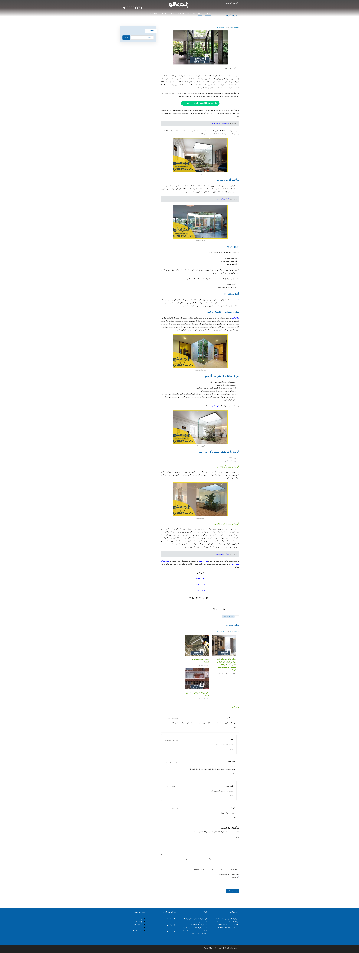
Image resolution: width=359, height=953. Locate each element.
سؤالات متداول (138, 921)
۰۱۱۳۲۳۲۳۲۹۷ (200, 590)
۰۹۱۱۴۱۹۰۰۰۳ (194, 933)
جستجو (126, 37)
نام (238, 858)
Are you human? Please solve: (229, 874)
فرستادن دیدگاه (232, 891)
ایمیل (211, 858)
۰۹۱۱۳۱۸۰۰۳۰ (171, 919)
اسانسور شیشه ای (223, 199)
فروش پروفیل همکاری (136, 930)
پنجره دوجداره (203, 561)
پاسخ (234, 727)
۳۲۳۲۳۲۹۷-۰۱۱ (222, 927)
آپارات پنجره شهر (214, 406)
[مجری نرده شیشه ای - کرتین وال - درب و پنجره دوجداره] (178, 5)
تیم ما (141, 918)
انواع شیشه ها (232, 673)
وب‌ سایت (184, 858)
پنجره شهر (236, 27)
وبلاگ (230, 27)
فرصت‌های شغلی (137, 924)
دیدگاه (237, 837)
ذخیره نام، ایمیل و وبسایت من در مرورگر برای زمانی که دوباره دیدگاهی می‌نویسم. (211, 869)
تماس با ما (140, 927)
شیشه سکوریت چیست (222, 554)
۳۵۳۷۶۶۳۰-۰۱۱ (193, 924)
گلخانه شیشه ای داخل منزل (220, 123)
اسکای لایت (235, 318)
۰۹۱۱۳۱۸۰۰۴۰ (200, 578)
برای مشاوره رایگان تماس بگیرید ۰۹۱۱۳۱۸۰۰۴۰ (200, 103)
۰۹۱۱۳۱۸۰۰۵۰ (200, 584)
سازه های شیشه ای (222, 27)
